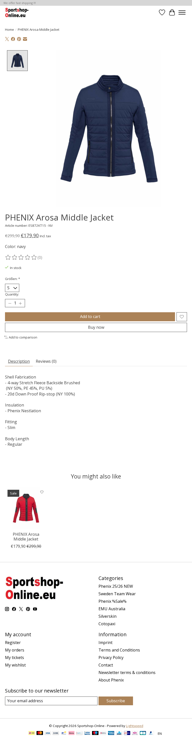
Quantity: (12, 294)
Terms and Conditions (119, 650)
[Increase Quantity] (20, 303)
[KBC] (119, 733)
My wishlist (15, 665)
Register (13, 642)
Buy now (96, 327)
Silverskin (107, 616)
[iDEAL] (31, 733)
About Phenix (111, 680)
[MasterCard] (39, 733)
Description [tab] (19, 361)
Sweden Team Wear (117, 593)
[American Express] (111, 733)
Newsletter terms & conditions (127, 672)
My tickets (14, 657)
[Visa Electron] (87, 733)
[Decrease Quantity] (9, 303)
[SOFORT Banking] (71, 733)
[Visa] (47, 733)
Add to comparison (23, 337)
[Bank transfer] (55, 733)
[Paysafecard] (79, 733)
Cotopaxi (106, 623)
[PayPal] (151, 733)
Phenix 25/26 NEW (115, 586)
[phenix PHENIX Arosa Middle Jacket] (26, 508)
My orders (14, 650)
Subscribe (115, 701)
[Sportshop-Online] (17, 12)
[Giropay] (127, 733)
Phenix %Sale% (112, 601)
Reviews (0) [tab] (46, 361)
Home (9, 29)
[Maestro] (95, 733)
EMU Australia (111, 609)
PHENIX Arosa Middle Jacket (26, 537)
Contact (105, 665)
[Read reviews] (21, 257)
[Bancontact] (64, 733)
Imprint (105, 642)
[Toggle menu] (182, 13)
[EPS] (135, 733)
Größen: (12, 278)
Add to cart (90, 316)
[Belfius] (103, 733)
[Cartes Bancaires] (143, 733)
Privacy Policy (111, 657)
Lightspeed (134, 726)
